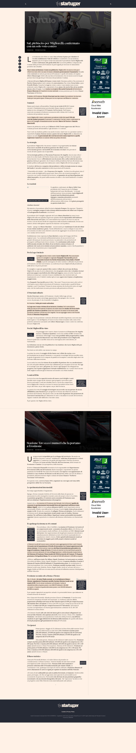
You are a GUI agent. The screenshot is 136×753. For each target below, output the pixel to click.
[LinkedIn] (19, 64)
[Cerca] (110, 4)
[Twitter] (19, 60)
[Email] (19, 70)
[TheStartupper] (68, 4)
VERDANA (70, 717)
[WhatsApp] (19, 67)
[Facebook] (19, 57)
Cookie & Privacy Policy (68, 711)
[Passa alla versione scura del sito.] (25, 3)
